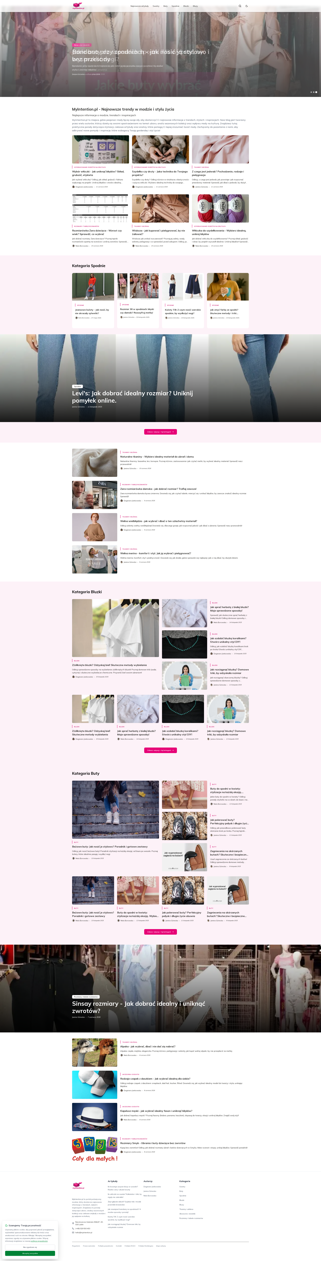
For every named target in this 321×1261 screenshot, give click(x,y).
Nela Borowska (150, 1196)
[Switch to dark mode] (246, 6)
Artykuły (112, 1181)
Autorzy (148, 1181)
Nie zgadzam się (30, 1247)
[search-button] (240, 6)
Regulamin (76, 1246)
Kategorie (184, 1181)
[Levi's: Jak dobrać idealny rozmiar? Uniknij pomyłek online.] (160, 378)
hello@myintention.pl (83, 1232)
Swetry (156, 6)
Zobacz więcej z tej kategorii (159, 432)
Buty (165, 6)
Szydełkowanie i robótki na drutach (90, 167)
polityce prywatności (39, 1241)
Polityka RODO (130, 1246)
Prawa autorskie (89, 1246)
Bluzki (186, 6)
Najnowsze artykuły (140, 6)
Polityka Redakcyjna (145, 1246)
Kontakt (119, 1246)
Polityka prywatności (105, 1246)
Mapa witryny (161, 1246)
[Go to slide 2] (313, 92)
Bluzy (195, 6)
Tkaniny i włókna (201, 167)
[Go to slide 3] (316, 92)
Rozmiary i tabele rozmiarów (86, 226)
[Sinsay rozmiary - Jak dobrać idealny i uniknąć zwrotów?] (160, 988)
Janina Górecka (78, 74)
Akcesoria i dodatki (82, 45)
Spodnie (175, 6)
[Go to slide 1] (311, 92)
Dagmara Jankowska (152, 1187)
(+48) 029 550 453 (82, 1228)
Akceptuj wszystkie (30, 1253)
